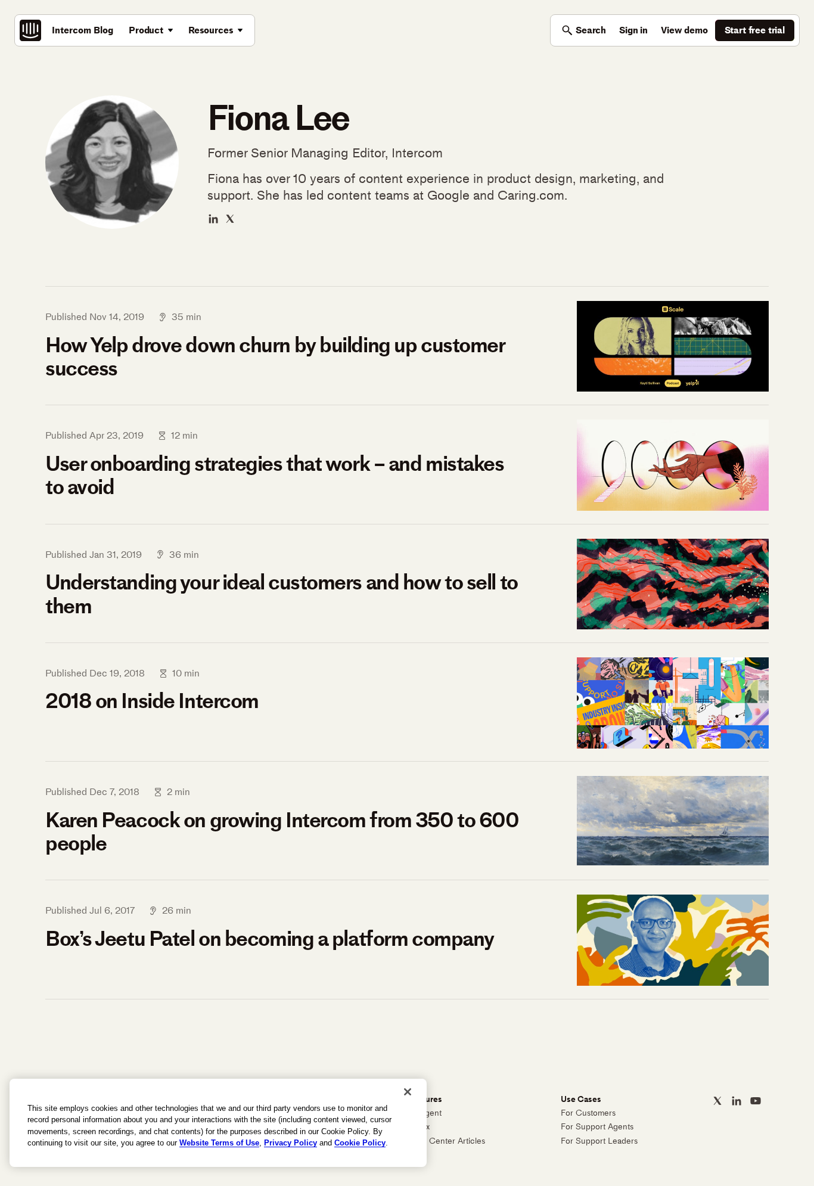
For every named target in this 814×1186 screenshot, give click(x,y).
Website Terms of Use (219, 1142)
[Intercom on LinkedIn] (736, 1101)
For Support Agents (597, 1127)
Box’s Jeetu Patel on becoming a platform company (269, 939)
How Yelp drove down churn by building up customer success (274, 356)
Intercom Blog (82, 30)
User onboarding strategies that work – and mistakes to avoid (274, 475)
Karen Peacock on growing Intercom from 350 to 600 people (281, 831)
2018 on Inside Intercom (152, 701)
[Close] (407, 1092)
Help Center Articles (447, 1141)
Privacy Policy (290, 1142)
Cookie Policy (360, 1142)
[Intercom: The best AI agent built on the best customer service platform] (30, 30)
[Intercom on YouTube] (756, 1101)
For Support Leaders (599, 1141)
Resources (211, 30)
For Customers (588, 1113)
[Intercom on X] (717, 1101)
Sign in (633, 30)
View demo (684, 30)
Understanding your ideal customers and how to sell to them (281, 593)
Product (146, 30)
